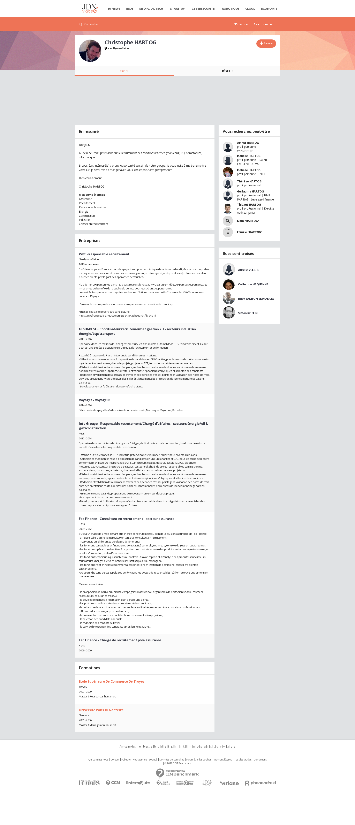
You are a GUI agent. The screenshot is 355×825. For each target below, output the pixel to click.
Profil (124, 71)
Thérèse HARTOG (249, 181)
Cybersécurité (203, 8)
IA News (114, 8)
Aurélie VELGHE (248, 270)
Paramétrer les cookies (198, 759)
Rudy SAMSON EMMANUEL (256, 299)
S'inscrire (241, 24)
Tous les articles (242, 759)
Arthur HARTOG (248, 143)
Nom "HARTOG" (248, 221)
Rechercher (91, 24)
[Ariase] (229, 783)
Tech (129, 8)
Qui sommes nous (98, 759)
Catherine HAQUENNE (253, 284)
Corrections (260, 759)
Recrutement (140, 759)
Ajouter (268, 43)
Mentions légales (223, 759)
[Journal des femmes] (89, 783)
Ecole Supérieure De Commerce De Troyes (111, 681)
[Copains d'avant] (185, 783)
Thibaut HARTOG (249, 204)
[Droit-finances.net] (163, 783)
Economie (269, 8)
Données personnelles (171, 759)
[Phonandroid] (260, 783)
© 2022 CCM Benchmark (177, 763)
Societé (153, 759)
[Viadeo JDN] (207, 783)
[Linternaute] (138, 783)
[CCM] (113, 783)
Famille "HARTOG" (249, 232)
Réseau (227, 71)
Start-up (177, 8)
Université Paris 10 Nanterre (101, 710)
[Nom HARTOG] (228, 221)
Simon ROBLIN (248, 313)
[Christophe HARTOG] (90, 50)
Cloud (250, 8)
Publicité (125, 759)
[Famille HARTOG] (228, 232)
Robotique (230, 8)
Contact (115, 759)
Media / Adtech (151, 8)
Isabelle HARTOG (248, 156)
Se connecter (263, 24)
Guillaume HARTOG (250, 191)
